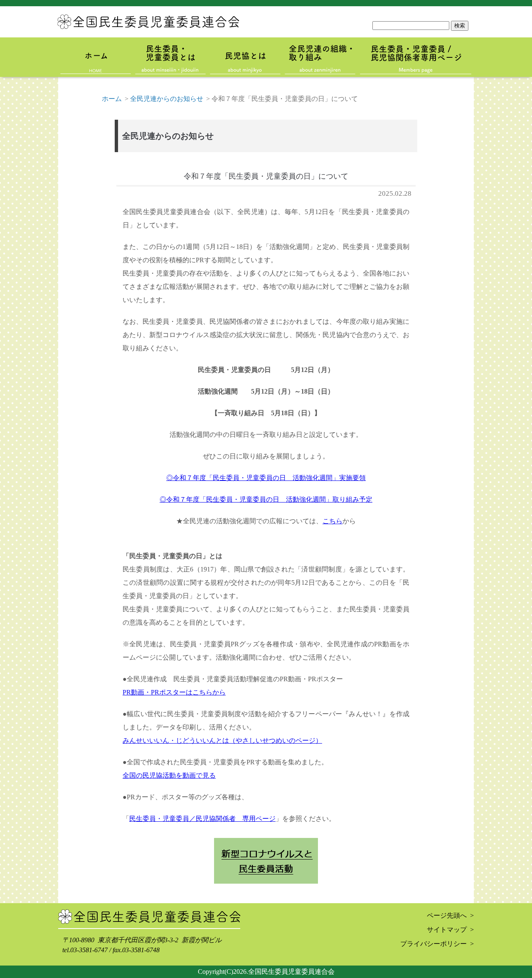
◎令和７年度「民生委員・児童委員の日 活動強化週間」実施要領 (266, 477)
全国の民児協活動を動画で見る (169, 775)
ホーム (112, 98)
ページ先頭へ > (450, 915)
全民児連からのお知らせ (166, 98)
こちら (332, 521)
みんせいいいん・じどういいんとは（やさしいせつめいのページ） (222, 740)
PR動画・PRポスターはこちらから (174, 692)
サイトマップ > (450, 929)
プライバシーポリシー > (437, 943)
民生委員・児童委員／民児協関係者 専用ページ (202, 818)
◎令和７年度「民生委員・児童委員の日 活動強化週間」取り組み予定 (266, 499)
